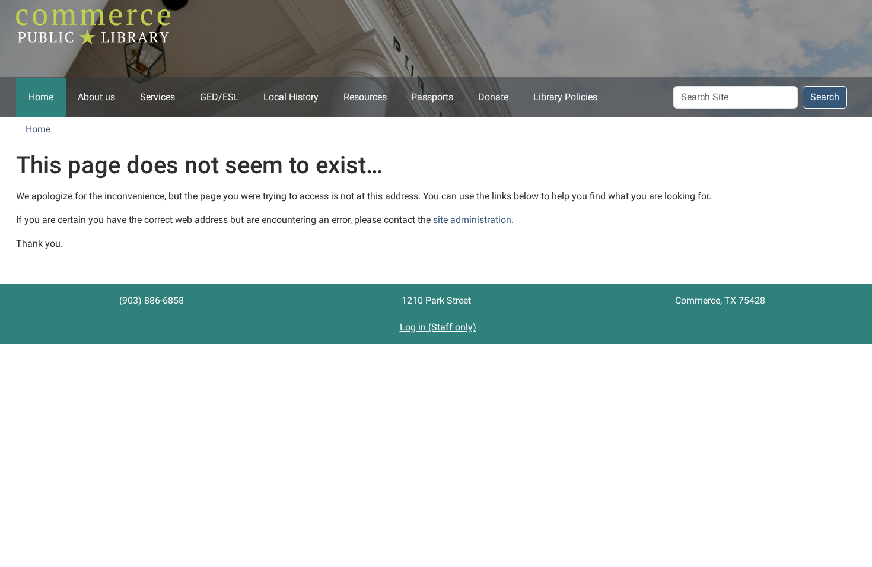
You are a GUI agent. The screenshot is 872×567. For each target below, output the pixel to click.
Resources (365, 97)
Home (40, 97)
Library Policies (565, 97)
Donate (493, 97)
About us (96, 97)
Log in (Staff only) (438, 327)
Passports (432, 97)
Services (157, 97)
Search (824, 97)
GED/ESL (219, 97)
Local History (291, 97)
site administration (472, 219)
